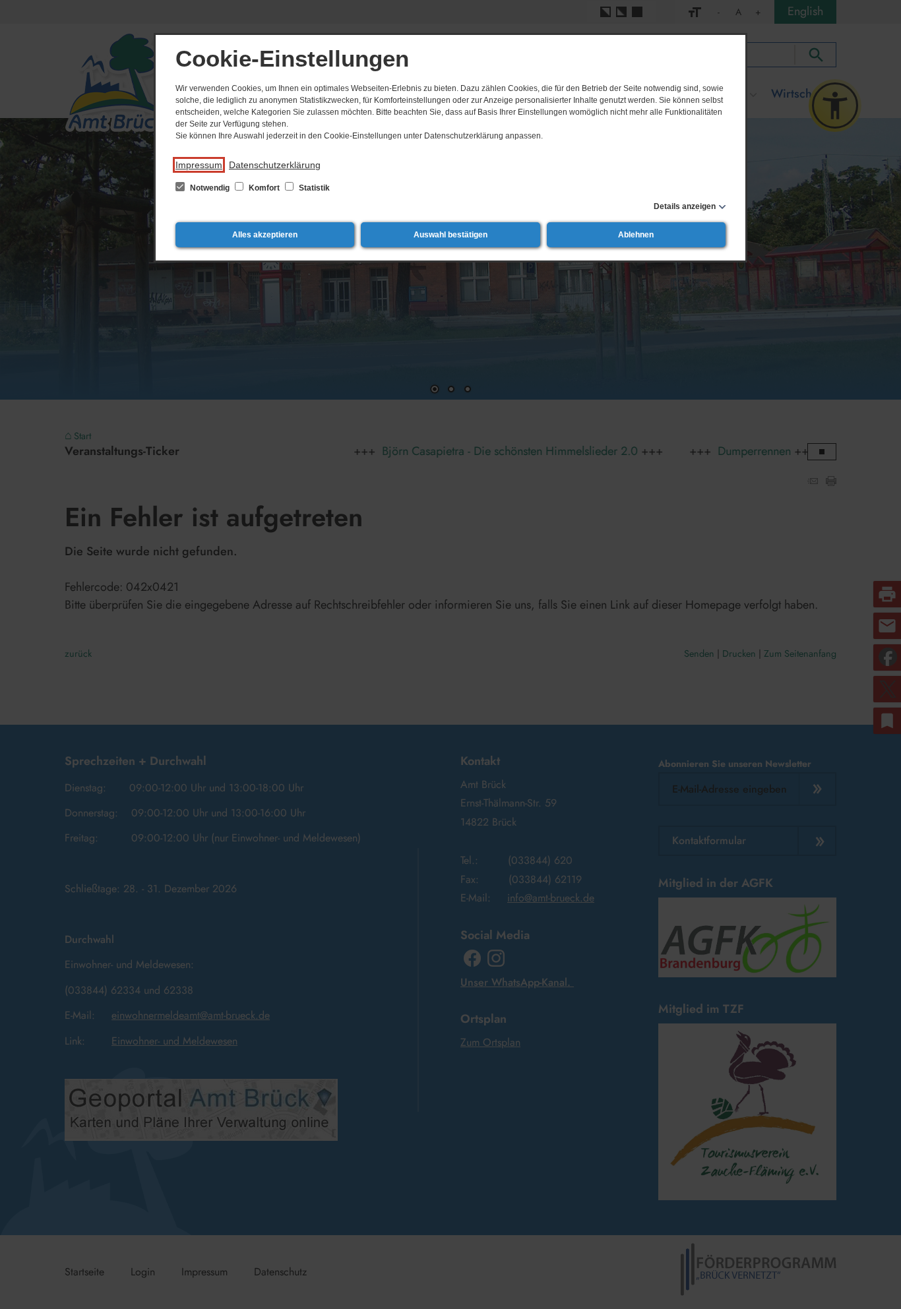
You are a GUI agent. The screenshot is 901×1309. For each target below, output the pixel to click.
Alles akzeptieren (264, 234)
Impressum (198, 165)
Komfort (264, 188)
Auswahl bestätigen (450, 234)
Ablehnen (636, 234)
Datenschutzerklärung (275, 165)
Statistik (313, 188)
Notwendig (210, 188)
